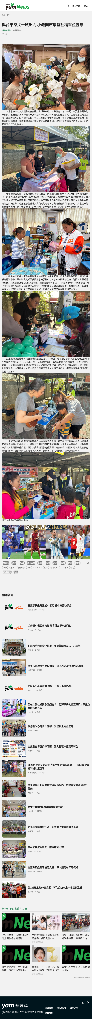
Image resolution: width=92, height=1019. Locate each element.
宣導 (55, 563)
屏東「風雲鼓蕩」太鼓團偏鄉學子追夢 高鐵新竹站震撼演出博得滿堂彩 (75, 936)
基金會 (37, 567)
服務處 (21, 567)
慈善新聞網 (6, 30)
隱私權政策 (61, 1008)
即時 (8, 15)
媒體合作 (49, 1012)
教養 (48, 563)
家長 (22, 563)
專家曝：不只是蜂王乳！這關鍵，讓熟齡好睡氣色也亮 (45, 968)
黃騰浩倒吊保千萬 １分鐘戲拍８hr (76, 968)
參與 (29, 567)
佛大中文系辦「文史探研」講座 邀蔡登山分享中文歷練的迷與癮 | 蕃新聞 (15, 968)
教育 (16, 572)
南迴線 (6, 563)
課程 (5, 567)
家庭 (14, 563)
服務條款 (49, 1008)
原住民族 (7, 572)
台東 (64, 567)
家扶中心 (31, 563)
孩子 (63, 563)
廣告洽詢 (74, 1008)
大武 (70, 563)
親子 (77, 563)
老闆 (72, 567)
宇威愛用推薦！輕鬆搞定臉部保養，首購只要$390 (45, 936)
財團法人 (55, 567)
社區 (46, 567)
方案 (12, 567)
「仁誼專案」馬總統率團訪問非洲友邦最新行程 (15, 936)
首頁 (3, 15)
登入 (86, 5)
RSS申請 (76, 5)
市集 (40, 563)
